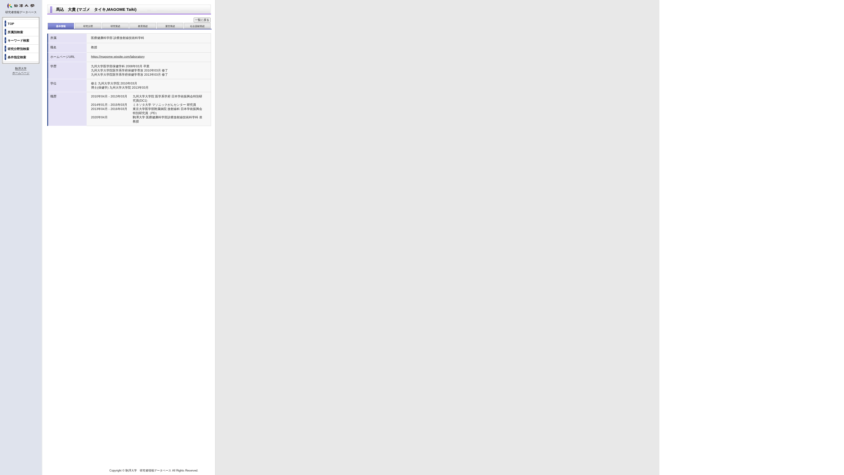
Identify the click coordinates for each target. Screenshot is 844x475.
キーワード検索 (18, 40)
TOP (11, 24)
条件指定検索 (17, 57)
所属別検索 (15, 32)
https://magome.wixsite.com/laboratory (118, 56)
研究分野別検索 (18, 49)
